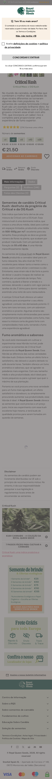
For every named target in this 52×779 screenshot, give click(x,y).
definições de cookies (25, 43)
